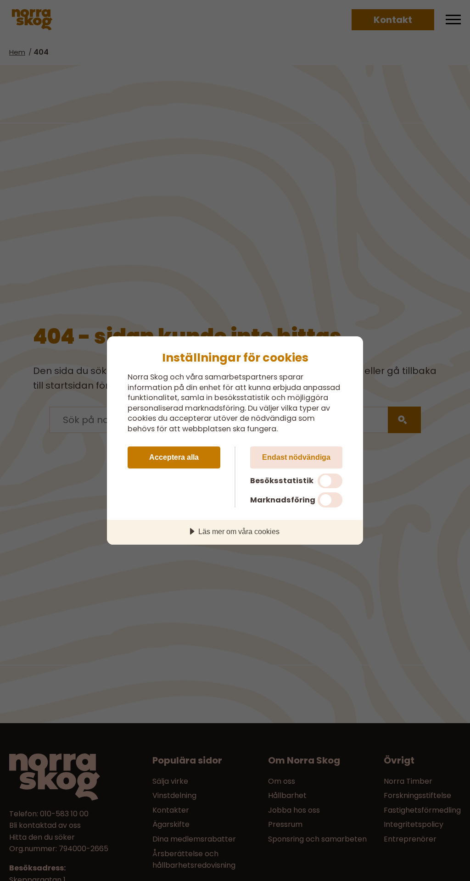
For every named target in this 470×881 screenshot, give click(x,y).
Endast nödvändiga (296, 457)
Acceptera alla (174, 457)
